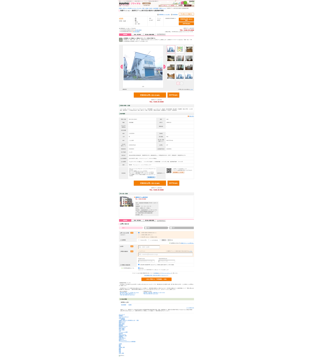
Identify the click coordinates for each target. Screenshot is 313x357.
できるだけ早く (143, 240)
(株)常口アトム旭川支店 (141, 197)
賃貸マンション (122, 321)
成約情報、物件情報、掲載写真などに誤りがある (154, 292)
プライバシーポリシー (166, 273)
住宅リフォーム (122, 334)
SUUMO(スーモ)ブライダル (130, 4)
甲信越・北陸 (122, 347)
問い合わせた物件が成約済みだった (128, 293)
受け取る (142, 268)
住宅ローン (121, 339)
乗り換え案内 (138, 30)
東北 (120, 345)
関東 (120, 346)
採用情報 (123, 319)
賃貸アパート (122, 322)
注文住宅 (121, 333)
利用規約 (156, 273)
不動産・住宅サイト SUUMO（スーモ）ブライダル (130, 8)
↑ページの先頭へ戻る (190, 307)
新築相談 (121, 336)
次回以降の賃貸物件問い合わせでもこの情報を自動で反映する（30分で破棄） (157, 264)
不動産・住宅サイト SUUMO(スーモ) (127, 320)
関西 (120, 349)
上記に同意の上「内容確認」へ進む (156, 279)
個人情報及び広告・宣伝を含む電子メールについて (155, 275)
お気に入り (164, 5)
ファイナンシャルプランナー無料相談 (127, 341)
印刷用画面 (175, 14)
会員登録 (180, 6)
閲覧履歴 (172, 5)
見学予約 (186, 23)
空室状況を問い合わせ (186, 19)
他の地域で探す (146, 5)
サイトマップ (122, 314)
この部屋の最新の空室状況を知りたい (148, 232)
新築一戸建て (122, 328)
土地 (120, 330)
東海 (120, 348)
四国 (120, 350)
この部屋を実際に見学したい (146, 234)
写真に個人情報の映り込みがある (127, 294)
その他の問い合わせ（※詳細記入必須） (149, 237)
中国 (120, 352)
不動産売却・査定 (123, 335)
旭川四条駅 (155, 8)
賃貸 (143, 8)
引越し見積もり (122, 338)
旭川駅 (130, 304)
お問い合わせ (122, 318)
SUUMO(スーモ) (192, 2)
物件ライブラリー (123, 340)
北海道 (146, 8)
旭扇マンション (162, 8)
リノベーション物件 (123, 332)
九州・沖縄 (121, 353)
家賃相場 (121, 325)
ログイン (188, 6)
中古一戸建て (122, 329)
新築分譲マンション (123, 326)
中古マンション (122, 327)
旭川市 (150, 8)
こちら (191, 89)
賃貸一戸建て (122, 323)
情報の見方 (191, 116)
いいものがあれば (154, 240)
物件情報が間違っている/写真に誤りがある (129, 292)
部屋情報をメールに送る (164, 14)
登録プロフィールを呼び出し (187, 243)
